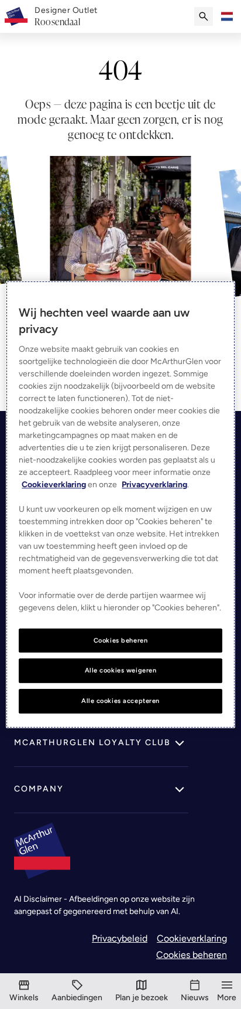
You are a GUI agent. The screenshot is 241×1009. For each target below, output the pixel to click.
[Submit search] (203, 16)
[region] (120, 505)
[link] (66, 16)
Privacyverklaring (154, 485)
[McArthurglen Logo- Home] (16, 16)
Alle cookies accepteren (120, 701)
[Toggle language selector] (227, 16)
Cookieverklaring (192, 938)
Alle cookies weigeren (121, 671)
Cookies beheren (191, 954)
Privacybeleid (119, 938)
